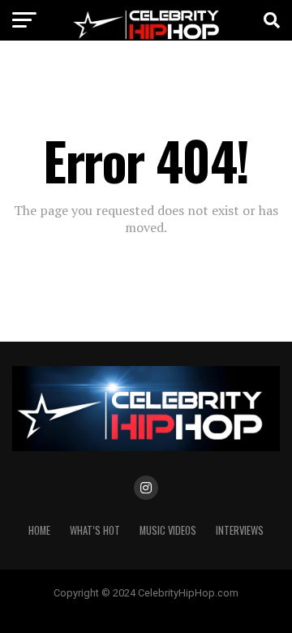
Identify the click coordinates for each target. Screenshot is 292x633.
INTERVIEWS (240, 530)
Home (39, 530)
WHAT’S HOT (95, 530)
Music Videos (168, 530)
